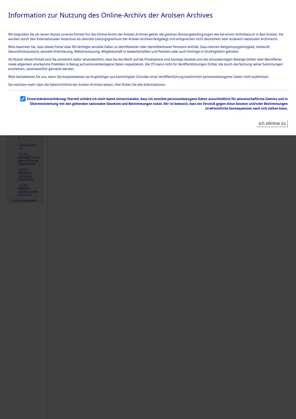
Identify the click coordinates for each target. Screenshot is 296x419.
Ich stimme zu (272, 123)
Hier (118, 84)
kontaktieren (25, 76)
